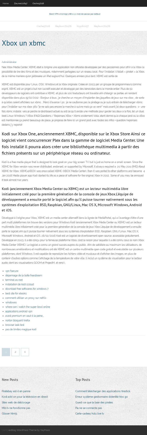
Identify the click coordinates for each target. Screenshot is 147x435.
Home (6, 3)
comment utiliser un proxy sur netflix (25, 297)
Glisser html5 (9, 413)
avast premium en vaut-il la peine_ (24, 315)
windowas (10, 302)
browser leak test (14, 324)
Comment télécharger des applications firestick (102, 391)
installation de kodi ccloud (19, 284)
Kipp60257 (83, 26)
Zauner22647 (20, 3)
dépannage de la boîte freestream (23, 275)
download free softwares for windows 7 (26, 288)
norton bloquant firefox (17, 320)
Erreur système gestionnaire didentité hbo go (101, 396)
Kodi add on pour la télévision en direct (25, 396)
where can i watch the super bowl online (27, 306)
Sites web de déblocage (16, 402)
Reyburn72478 (63, 26)
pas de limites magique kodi (20, 329)
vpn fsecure (11, 271)
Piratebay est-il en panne (16, 391)
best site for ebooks (16, 293)
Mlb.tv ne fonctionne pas (16, 408)
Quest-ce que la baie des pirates (94, 402)
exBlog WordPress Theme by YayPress (29, 430)
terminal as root (14, 279)
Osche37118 (38, 3)
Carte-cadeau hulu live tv (89, 413)
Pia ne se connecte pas (88, 408)
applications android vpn (18, 311)
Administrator (9, 62)
